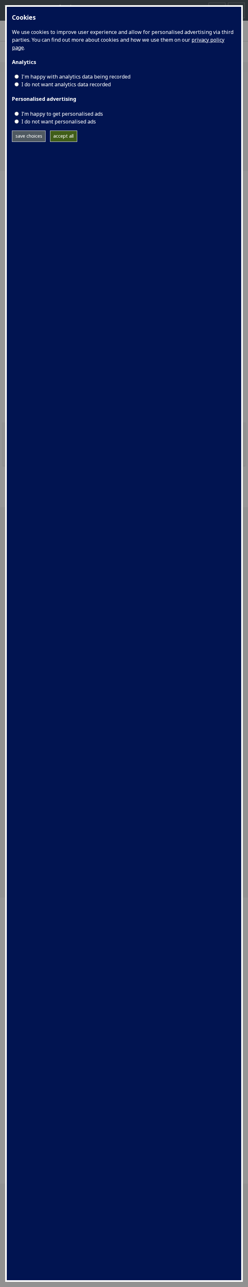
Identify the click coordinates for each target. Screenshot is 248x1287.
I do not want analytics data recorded (66, 84)
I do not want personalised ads (58, 121)
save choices (29, 136)
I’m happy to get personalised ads (62, 113)
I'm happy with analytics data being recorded (75, 76)
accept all (63, 136)
